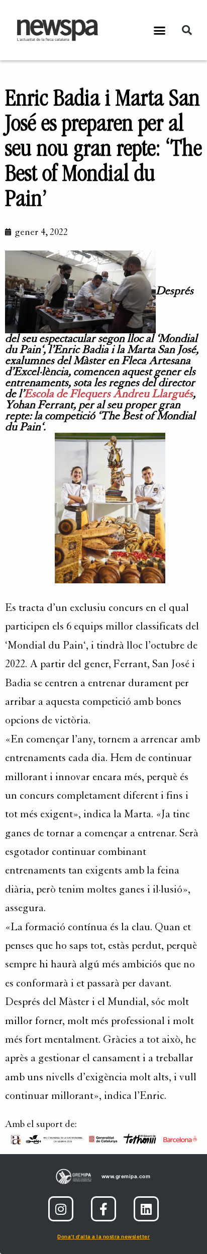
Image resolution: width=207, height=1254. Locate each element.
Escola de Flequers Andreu (108, 394)
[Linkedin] (146, 1208)
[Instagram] (60, 1208)
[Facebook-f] (103, 1208)
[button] (159, 30)
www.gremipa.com (126, 1176)
